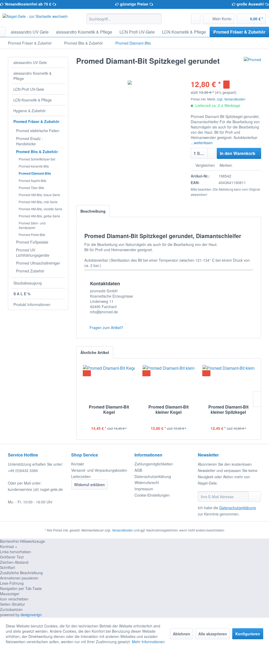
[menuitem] (124, 19)
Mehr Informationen (148, 641)
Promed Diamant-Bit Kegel (109, 409)
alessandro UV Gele (30, 62)
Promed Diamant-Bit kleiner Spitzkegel (228, 409)
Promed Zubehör (30, 270)
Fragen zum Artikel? (106, 327)
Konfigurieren (247, 633)
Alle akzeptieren (212, 633)
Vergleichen (204, 165)
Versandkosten (122, 530)
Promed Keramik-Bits (34, 166)
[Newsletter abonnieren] (254, 496)
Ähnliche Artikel (94, 352)
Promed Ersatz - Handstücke (29, 141)
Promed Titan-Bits (31, 187)
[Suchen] (157, 19)
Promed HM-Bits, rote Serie (38, 202)
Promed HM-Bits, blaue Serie (39, 194)
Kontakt (77, 463)
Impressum (143, 488)
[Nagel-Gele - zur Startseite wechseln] (42, 18)
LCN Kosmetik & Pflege (32, 100)
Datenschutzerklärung (152, 476)
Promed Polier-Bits (32, 234)
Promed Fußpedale (32, 242)
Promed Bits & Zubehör (37, 151)
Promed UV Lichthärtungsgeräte (32, 252)
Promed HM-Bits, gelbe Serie (39, 216)
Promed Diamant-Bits (35, 173)
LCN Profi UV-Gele (28, 89)
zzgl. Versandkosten (231, 99)
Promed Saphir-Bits (32, 180)
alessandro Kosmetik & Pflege (32, 76)
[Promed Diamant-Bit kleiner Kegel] (168, 383)
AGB (138, 470)
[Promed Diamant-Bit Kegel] (109, 383)
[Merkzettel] (195, 19)
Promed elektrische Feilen (37, 130)
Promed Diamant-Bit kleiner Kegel (168, 409)
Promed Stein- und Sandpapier (32, 225)
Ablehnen (181, 633)
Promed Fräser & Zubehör (36, 121)
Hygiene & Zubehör (29, 110)
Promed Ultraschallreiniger (38, 263)
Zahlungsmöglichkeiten (153, 463)
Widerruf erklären (89, 484)
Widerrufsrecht (146, 482)
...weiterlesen (202, 142)
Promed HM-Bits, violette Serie (40, 209)
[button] (134, 546)
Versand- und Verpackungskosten (99, 470)
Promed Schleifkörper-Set (37, 159)
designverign (31, 614)
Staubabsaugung (27, 283)
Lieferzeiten (81, 476)
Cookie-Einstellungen (152, 495)
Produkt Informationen (31, 304)
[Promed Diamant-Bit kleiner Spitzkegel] (228, 383)
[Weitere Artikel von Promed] (252, 66)
